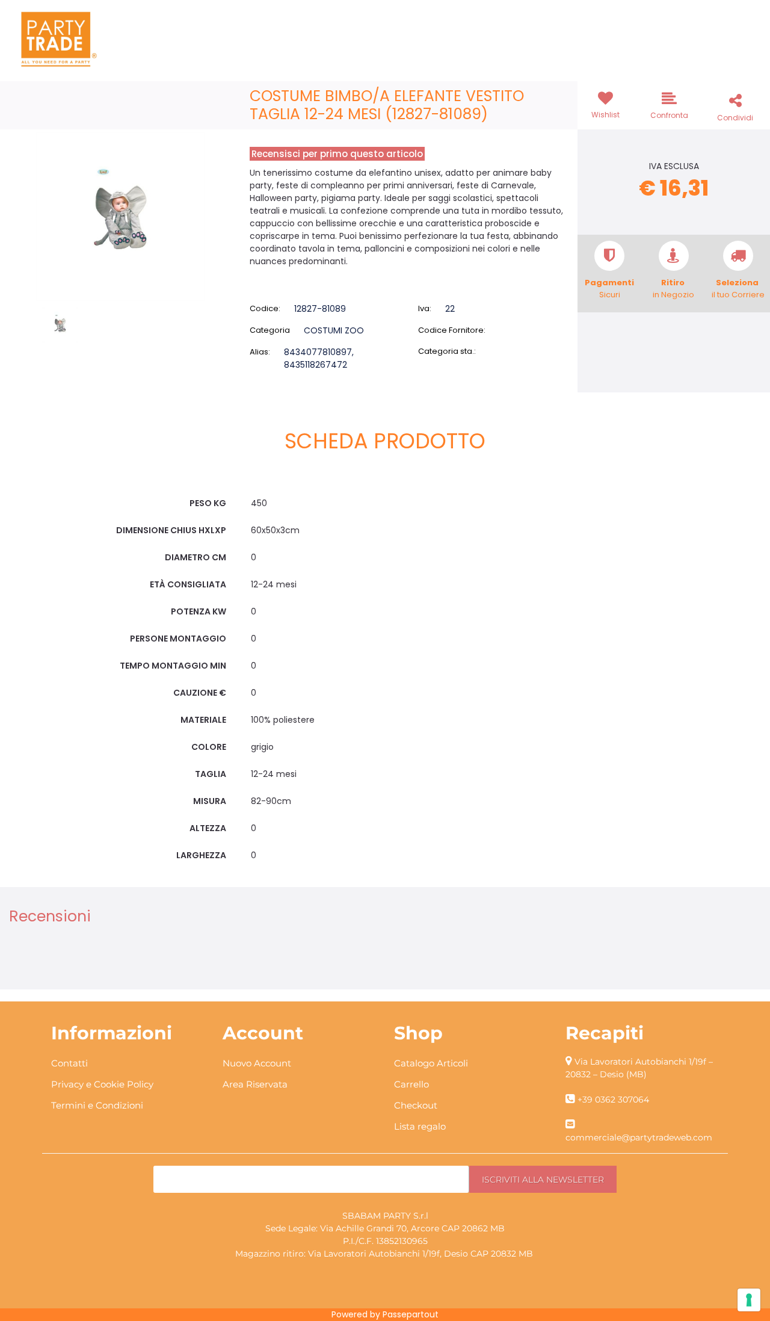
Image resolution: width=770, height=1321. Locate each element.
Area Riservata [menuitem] (255, 1084)
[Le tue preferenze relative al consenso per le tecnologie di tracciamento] (749, 1300)
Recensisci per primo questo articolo (337, 153)
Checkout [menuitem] (415, 1105)
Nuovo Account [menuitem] (257, 1063)
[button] (120, 216)
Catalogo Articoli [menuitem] (431, 1063)
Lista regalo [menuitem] (420, 1126)
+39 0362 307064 (613, 1099)
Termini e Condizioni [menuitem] (97, 1105)
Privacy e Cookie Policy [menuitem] (102, 1084)
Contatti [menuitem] (69, 1063)
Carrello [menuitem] (411, 1084)
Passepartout (411, 1314)
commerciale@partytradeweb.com (638, 1137)
